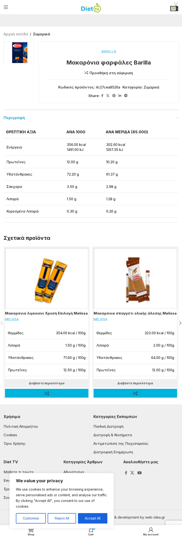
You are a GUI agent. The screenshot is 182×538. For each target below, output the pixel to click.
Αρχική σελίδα (16, 34)
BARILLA (108, 51)
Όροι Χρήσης (15, 443)
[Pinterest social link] (114, 96)
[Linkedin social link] (120, 96)
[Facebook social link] (102, 96)
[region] (61, 501)
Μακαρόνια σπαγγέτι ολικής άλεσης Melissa (135, 313)
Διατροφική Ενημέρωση (113, 452)
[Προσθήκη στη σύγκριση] (47, 393)
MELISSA (12, 319)
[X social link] (108, 96)
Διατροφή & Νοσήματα (112, 435)
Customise (31, 518)
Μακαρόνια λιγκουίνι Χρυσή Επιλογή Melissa (46, 313)
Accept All (92, 518)
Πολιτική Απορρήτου (21, 426)
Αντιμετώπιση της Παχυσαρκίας (120, 443)
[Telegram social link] (126, 96)
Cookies (10, 435)
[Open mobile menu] (6, 7)
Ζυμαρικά (41, 34)
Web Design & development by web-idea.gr (129, 517)
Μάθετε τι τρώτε (19, 472)
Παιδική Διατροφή (108, 426)
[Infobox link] (174, 7)
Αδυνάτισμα (74, 472)
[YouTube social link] (139, 473)
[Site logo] (91, 7)
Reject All (62, 518)
